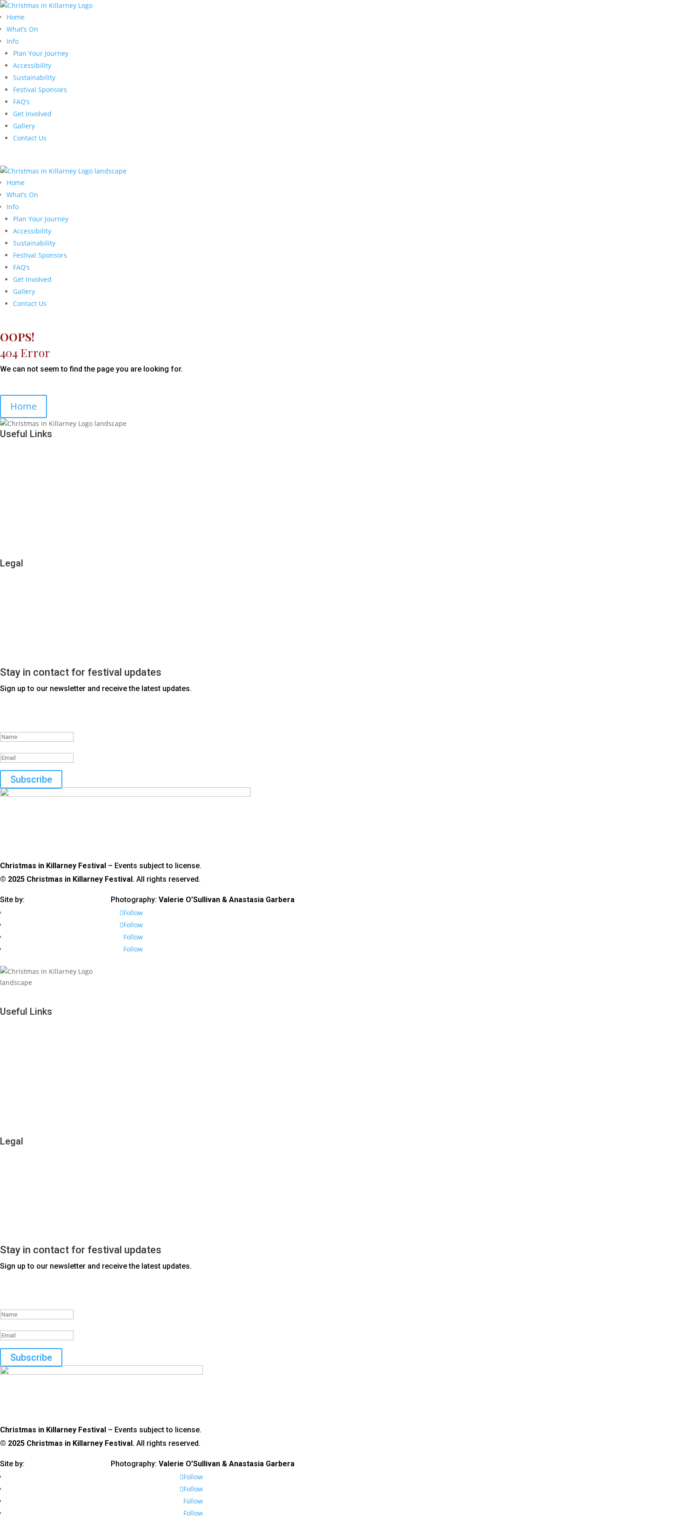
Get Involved (32, 113)
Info (13, 41)
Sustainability (34, 77)
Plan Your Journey (40, 53)
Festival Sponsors (40, 89)
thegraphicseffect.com (69, 899)
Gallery (24, 125)
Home (16, 17)
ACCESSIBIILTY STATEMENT (47, 1217)
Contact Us (30, 137)
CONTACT (17, 551)
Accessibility (32, 65)
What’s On (22, 29)
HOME (10, 468)
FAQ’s (21, 101)
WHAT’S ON (19, 489)
